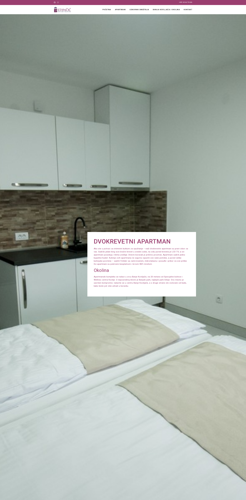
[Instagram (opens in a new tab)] (57, 2)
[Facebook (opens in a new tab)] (55, 2)
